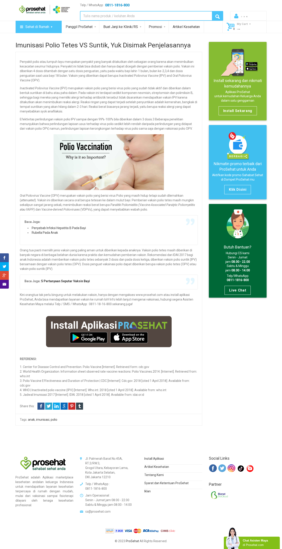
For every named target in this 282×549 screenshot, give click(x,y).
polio (54, 419)
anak (31, 419)
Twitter (48, 406)
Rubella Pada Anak (45, 232)
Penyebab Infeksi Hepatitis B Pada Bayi (59, 228)
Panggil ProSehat (79, 27)
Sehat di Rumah (37, 27)
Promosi (155, 27)
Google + (64, 406)
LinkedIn (56, 406)
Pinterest (71, 406)
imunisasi (42, 419)
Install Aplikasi (154, 458)
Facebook (41, 406)
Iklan (147, 491)
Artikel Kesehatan (186, 27)
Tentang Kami (154, 475)
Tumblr (79, 406)
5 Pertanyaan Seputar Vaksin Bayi (65, 281)
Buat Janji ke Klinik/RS (120, 27)
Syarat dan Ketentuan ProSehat (166, 483)
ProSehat (132, 541)
